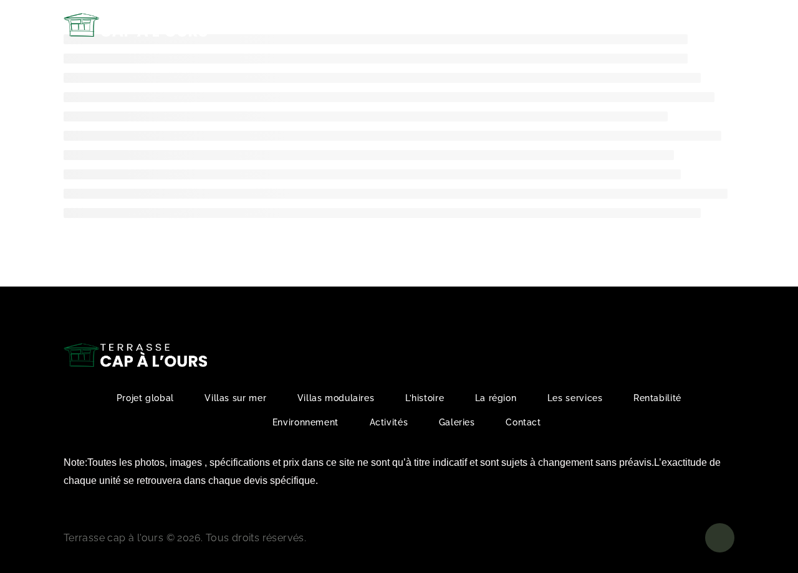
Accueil (272, 25)
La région (496, 398)
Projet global (145, 398)
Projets (392, 25)
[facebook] (723, 25)
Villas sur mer (235, 398)
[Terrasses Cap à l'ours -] (135, 25)
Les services (575, 398)
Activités (522, 25)
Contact (643, 25)
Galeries (589, 25)
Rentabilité (461, 25)
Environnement (305, 422)
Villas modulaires (336, 398)
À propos (328, 25)
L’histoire (424, 398)
